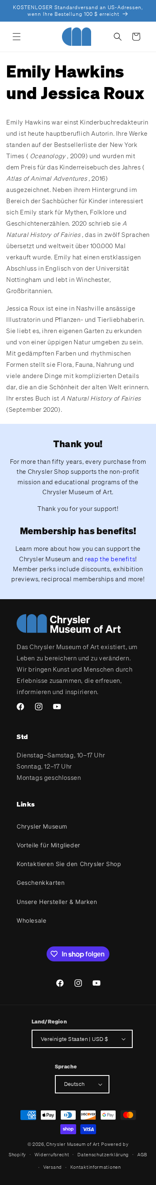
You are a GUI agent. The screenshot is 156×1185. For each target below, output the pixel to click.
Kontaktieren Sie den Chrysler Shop (69, 863)
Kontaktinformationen (95, 1167)
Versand (52, 1167)
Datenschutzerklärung (103, 1155)
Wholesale (31, 920)
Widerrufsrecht (52, 1155)
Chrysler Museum (42, 826)
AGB (142, 1155)
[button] (16, 36)
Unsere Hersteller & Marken (57, 901)
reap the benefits (110, 559)
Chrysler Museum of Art (72, 1144)
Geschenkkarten (40, 882)
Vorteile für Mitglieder (48, 845)
